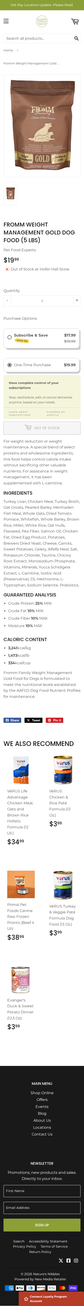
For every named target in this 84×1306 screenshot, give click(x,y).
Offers (42, 1099)
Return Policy (40, 1252)
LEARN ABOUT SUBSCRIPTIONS (20, 413)
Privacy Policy (24, 1246)
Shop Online (42, 1093)
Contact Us (42, 1134)
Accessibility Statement (48, 1241)
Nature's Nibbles (46, 1274)
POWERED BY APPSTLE (56, 413)
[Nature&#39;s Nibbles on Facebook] (68, 1261)
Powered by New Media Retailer (40, 1279)
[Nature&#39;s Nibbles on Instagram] (76, 1261)
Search (18, 1241)
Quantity (12, 290)
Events (42, 1106)
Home (8, 50)
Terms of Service (54, 1246)
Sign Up (42, 1225)
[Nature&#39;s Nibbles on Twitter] (61, 1261)
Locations (42, 1127)
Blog (42, 1113)
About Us (42, 1120)
